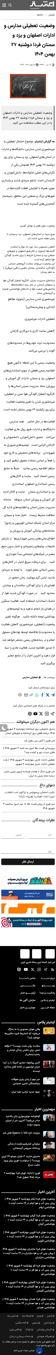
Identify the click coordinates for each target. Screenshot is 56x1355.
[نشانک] (28, 895)
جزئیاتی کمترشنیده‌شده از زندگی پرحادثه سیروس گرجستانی (24, 1146)
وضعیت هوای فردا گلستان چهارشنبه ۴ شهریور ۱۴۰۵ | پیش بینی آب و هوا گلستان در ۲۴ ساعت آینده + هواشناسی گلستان (28, 1286)
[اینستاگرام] (47, 714)
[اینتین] (28, 908)
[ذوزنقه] (28, 881)
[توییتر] (41, 714)
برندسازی (48, 1323)
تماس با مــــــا (27, 978)
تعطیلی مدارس (30, 677)
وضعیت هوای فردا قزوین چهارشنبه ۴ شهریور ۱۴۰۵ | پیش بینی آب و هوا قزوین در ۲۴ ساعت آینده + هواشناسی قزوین (29, 1236)
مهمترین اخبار (45, 1109)
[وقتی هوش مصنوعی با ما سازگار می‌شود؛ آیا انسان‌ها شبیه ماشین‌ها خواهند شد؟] (49, 1030)
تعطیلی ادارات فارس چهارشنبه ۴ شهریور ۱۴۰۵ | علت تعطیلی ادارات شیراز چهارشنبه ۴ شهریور (29, 762)
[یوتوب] (35, 714)
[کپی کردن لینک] (31, 696)
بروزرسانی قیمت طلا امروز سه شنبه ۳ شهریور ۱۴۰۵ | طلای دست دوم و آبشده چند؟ (29, 750)
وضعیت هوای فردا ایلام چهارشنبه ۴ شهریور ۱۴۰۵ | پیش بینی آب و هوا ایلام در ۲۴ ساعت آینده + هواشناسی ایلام (30, 1203)
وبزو (39, 1316)
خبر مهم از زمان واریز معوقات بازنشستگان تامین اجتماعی (25, 1081)
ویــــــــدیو (48, 986)
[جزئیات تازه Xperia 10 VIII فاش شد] (49, 1134)
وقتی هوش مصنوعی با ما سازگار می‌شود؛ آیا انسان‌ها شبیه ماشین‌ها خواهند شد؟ (22, 1033)
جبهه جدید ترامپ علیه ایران (26, 1092)
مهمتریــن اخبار (27, 1008)
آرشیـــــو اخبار (27, 993)
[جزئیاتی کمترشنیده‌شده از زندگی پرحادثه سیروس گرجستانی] (49, 1145)
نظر (50, 852)
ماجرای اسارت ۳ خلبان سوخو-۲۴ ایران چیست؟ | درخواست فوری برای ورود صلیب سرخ (21, 1160)
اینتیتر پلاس (46, 1022)
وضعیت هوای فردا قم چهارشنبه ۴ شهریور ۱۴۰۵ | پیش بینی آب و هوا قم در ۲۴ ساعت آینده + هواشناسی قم (31, 1270)
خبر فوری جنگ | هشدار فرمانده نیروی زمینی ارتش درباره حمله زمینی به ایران (29, 774)
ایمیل (19, 835)
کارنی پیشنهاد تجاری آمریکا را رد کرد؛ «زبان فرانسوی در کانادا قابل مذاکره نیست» (21, 1067)
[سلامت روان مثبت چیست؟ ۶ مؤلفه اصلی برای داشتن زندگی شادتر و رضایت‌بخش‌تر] (49, 1047)
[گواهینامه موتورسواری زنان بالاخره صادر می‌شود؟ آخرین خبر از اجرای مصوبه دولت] (49, 1117)
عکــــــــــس (27, 986)
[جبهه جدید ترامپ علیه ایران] (49, 1093)
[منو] (4, 5)
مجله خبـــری (48, 1008)
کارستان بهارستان (44, 1330)
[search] (10, 5)
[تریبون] (28, 922)
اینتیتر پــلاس (48, 1000)
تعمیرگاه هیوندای (44, 1336)
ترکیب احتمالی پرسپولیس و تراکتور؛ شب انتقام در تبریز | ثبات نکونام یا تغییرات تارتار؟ (30, 794)
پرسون (35, 1323)
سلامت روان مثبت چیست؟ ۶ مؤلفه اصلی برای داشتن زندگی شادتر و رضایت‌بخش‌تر (22, 1050)
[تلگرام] (53, 714)
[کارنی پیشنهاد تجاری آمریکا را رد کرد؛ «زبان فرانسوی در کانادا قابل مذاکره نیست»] (49, 1064)
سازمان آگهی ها (27, 1000)
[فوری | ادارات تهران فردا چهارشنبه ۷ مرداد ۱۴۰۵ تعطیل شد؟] (49, 1174)
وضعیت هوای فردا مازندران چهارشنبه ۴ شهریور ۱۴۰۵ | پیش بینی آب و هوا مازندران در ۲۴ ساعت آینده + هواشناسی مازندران (29, 1253)
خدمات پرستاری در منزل (20, 1336)
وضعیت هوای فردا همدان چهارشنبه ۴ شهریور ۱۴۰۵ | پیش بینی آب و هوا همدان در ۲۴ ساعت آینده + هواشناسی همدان (29, 1303)
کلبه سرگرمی (20, 1323)
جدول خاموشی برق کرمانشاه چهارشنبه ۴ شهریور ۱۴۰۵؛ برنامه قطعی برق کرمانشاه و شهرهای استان (30, 731)
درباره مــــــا (48, 978)
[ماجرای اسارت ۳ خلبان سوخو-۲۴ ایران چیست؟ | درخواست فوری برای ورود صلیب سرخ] (49, 1157)
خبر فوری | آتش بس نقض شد (39, 741)
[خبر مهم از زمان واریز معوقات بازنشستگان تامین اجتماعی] (49, 1080)
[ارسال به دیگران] (26, 696)
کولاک (28, 1330)
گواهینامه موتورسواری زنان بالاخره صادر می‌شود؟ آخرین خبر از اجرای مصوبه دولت (23, 1120)
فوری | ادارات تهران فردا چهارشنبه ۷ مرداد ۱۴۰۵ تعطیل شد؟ (22, 1175)
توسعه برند (26, 1316)
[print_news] (19, 695)
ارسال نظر (28, 861)
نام (50, 835)
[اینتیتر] (42, 5)
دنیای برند (11, 1316)
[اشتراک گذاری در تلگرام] (53, 696)
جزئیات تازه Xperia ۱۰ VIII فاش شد (21, 1133)
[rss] (53, 970)
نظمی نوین (14, 1330)
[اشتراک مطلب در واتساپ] (37, 697)
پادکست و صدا (47, 993)
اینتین (49, 1316)
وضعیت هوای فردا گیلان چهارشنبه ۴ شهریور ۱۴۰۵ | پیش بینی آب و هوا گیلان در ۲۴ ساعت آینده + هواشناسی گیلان (29, 1220)
